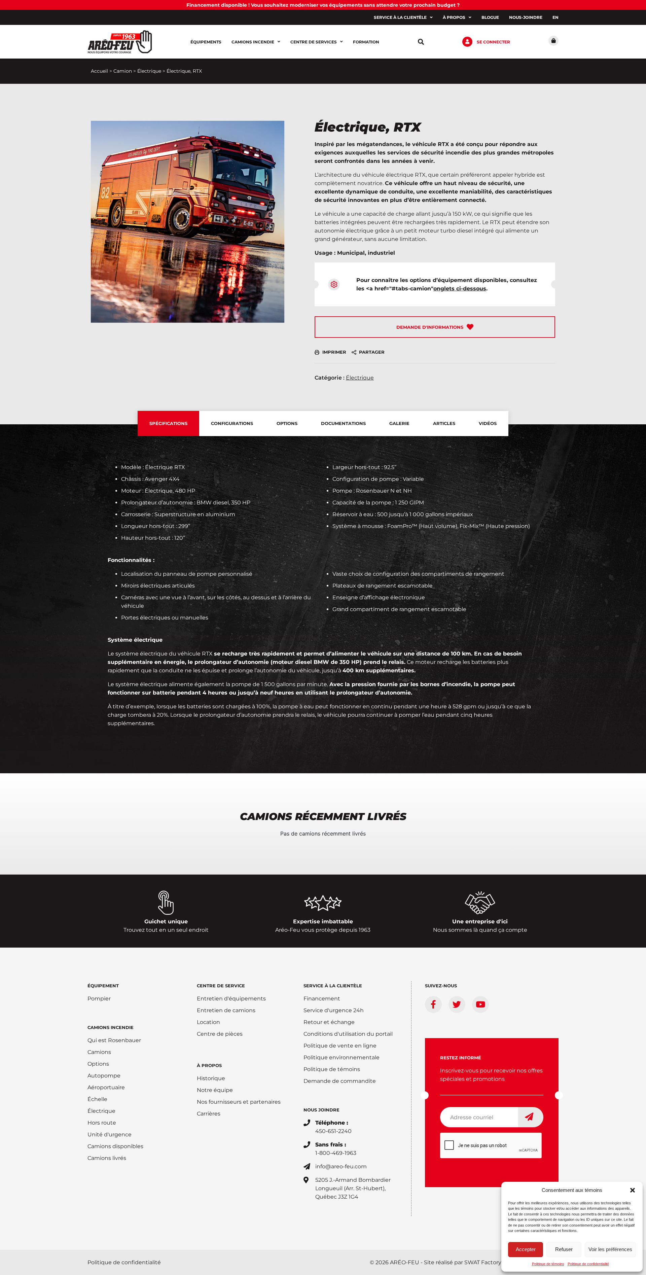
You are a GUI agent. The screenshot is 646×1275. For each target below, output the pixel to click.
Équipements (205, 41)
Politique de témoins (548, 1264)
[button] (632, 1190)
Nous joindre (321, 1109)
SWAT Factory (482, 1262)
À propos (454, 17)
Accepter (526, 1249)
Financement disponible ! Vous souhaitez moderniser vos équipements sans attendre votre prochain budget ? (323, 5)
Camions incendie (252, 41)
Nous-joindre (525, 17)
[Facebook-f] (433, 1004)
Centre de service (221, 985)
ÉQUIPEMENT (103, 985)
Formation (366, 41)
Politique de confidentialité (588, 1264)
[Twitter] (456, 1004)
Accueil (99, 71)
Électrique (149, 71)
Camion (122, 71)
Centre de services (313, 41)
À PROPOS (209, 1065)
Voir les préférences (610, 1249)
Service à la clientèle (400, 17)
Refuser (564, 1249)
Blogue (490, 17)
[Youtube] (480, 1004)
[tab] (168, 423)
